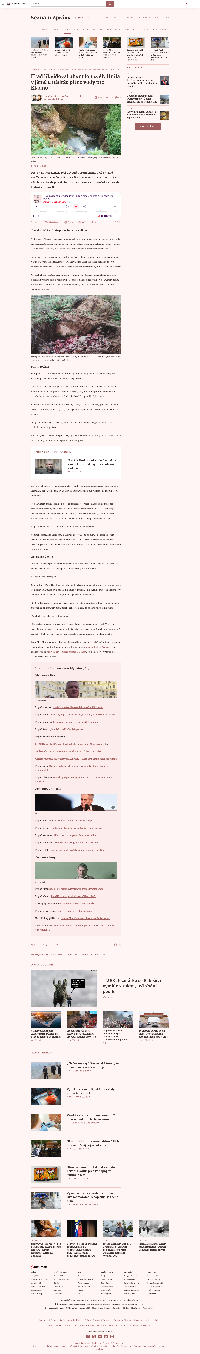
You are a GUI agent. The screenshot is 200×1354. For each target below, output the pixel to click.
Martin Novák (81, 1149)
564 (119, 98)
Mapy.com (80, 1300)
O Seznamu (53, 1320)
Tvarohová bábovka (107, 1286)
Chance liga (81, 1276)
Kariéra (62, 1320)
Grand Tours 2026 (60, 1293)
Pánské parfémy (148, 1308)
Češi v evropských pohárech (128, 1300)
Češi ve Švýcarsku (130, 1286)
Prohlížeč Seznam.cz (55, 1325)
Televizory (126, 1308)
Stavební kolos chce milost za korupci (74, 820)
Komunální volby (36, 1293)
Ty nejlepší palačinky (107, 1276)
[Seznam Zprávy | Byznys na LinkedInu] (112, 1336)
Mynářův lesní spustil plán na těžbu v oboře (73, 896)
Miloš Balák (87, 954)
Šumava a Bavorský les (131, 1283)
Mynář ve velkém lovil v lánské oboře (73, 911)
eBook (100, 98)
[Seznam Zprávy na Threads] (106, 1336)
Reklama (96, 1320)
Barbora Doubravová (86, 1123)
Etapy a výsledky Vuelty (62, 1279)
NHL (79, 1293)
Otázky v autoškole (153, 1290)
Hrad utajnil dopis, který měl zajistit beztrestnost (76, 828)
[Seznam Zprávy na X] (94, 1336)
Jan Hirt (56, 1283)
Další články (148, 126)
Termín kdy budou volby (39, 1286)
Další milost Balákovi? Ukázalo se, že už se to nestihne (78, 850)
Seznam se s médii (87, 1325)
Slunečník (98, 1304)
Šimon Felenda (81, 1097)
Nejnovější (135, 67)
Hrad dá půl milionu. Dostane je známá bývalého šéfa (76, 889)
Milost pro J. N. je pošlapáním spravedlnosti (76, 835)
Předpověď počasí (91, 1300)
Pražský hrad (100, 954)
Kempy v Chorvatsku (131, 1276)
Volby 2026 (35, 1276)
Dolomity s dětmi (129, 1293)
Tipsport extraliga (83, 1283)
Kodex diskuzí (100, 1325)
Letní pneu (107, 1308)
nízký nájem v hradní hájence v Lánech (66, 651)
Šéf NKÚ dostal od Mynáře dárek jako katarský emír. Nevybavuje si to (71, 744)
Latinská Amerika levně (131, 1290)
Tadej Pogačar (58, 1286)
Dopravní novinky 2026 (155, 1283)
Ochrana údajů (106, 1320)
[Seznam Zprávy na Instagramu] (100, 1336)
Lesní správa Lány (58, 954)
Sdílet (111, 98)
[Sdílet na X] (120, 944)
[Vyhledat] (110, 4)
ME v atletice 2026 (84, 1286)
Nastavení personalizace (142, 1325)
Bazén (71, 1304)
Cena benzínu (113, 1300)
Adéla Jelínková (71, 96)
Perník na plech (106, 1293)
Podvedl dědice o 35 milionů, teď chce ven (76, 843)
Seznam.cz (191, 4)
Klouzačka (106, 1304)
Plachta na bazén (79, 1304)
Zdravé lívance (105, 1283)
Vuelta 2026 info (59, 1276)
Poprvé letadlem (129, 1279)
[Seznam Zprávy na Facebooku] (88, 1336)
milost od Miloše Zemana (97, 646)
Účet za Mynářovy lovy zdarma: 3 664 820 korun (85, 918)
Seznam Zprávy (82, 1071)
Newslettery (112, 1325)
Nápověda (71, 1320)
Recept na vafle (106, 1290)
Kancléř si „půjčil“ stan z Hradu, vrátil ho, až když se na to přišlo (81, 715)
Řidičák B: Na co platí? (154, 1286)
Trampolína (90, 1304)
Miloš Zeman (73, 954)
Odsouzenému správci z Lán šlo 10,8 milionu (75, 722)
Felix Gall (57, 1290)
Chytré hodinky (136, 1308)
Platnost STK (151, 1293)
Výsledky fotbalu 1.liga (85, 1279)
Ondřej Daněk (81, 1178)
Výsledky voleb (36, 1283)
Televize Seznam (71, 1325)
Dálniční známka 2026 (154, 1279)
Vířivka (140, 1304)
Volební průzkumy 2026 (39, 1279)
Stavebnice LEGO (84, 1308)
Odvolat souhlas (125, 1325)
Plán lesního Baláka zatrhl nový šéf (77, 903)
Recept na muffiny (107, 1279)
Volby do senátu (36, 1290)
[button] (40, 42)
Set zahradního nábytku (119, 1304)
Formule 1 (81, 1290)
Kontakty (79, 1320)
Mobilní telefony (71, 1308)
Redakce (88, 1320)
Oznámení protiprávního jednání (146, 1320)
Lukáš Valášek (51, 96)
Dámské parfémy (97, 1308)
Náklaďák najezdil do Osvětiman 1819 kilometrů (78, 707)
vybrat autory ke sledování (53, 99)
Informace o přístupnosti (123, 1320)
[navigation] (3, 4)
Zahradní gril (132, 1304)
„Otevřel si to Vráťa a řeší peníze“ (67, 729)
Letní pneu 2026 (152, 1276)
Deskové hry (117, 1308)
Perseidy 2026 (102, 1300)
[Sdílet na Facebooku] (115, 944)
